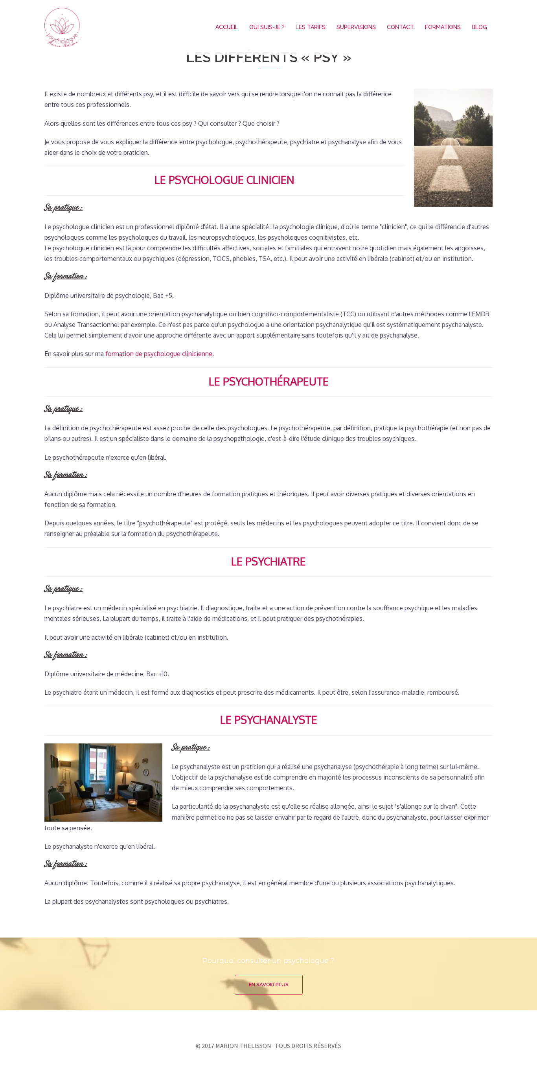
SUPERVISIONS (356, 27)
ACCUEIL (226, 27)
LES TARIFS (311, 27)
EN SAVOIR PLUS (269, 984)
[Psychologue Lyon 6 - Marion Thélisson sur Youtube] (283, 1021)
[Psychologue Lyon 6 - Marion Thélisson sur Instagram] (268, 1021)
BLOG (479, 27)
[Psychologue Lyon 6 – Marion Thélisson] (63, 27)
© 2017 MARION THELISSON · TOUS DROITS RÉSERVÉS (268, 1046)
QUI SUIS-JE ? (267, 27)
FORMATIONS (443, 27)
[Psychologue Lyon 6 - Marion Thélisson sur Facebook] (254, 1021)
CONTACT (400, 27)
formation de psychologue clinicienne (158, 354)
